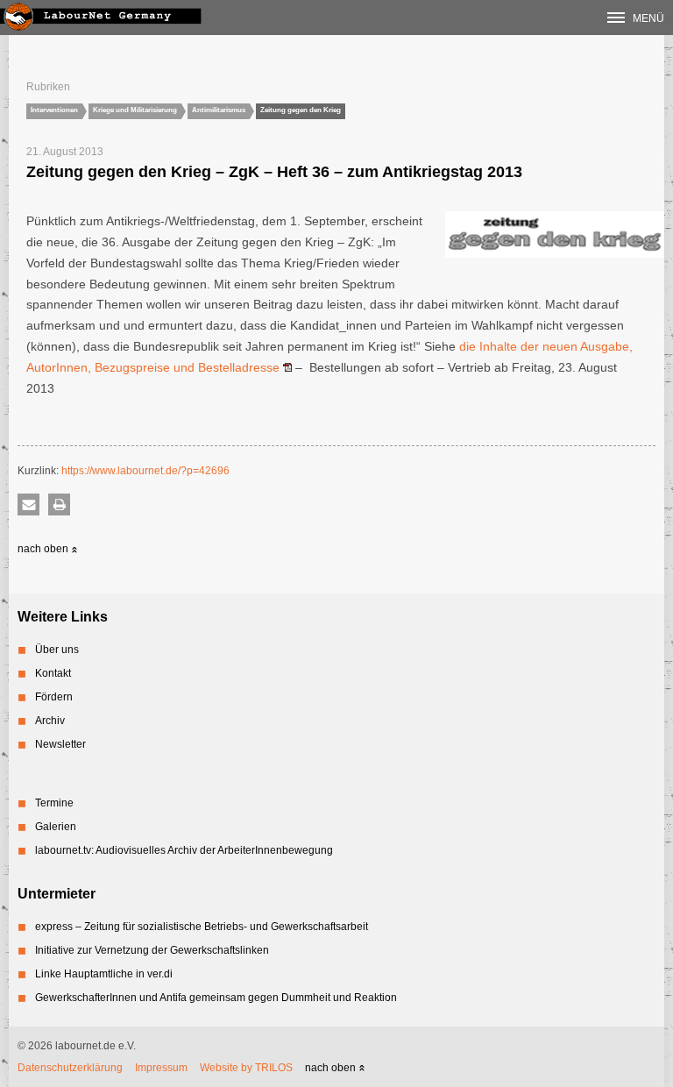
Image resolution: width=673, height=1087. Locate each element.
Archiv (50, 720)
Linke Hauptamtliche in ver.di (104, 974)
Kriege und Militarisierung (135, 110)
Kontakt (53, 673)
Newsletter (60, 744)
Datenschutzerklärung (70, 1068)
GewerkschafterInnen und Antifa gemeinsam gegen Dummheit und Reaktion (216, 997)
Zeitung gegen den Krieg (300, 110)
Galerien (55, 827)
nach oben (44, 549)
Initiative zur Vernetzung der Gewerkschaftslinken (152, 950)
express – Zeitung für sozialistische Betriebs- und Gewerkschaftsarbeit (201, 926)
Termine (54, 803)
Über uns (57, 649)
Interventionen (54, 110)
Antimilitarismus (218, 110)
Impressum (161, 1068)
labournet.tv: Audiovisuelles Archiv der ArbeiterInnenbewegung (184, 850)
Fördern (54, 697)
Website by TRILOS (246, 1068)
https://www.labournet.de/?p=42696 (145, 471)
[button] (28, 504)
